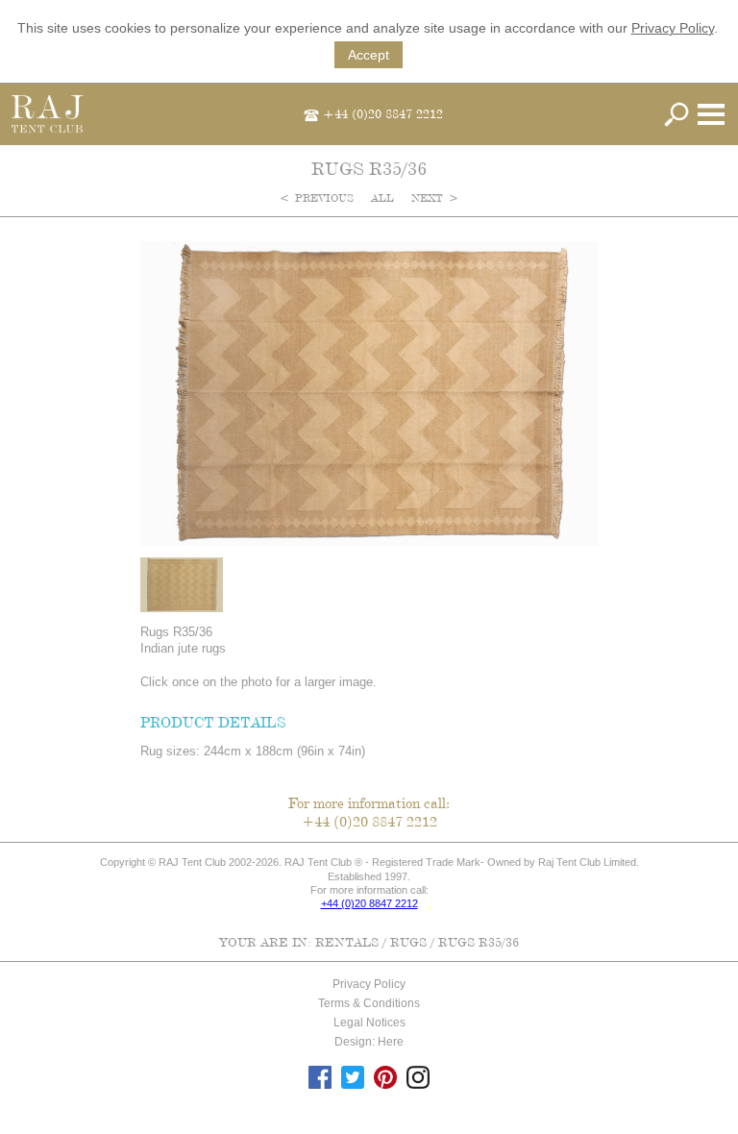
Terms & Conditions (369, 1003)
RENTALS (347, 941)
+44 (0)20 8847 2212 (383, 113)
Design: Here (369, 1041)
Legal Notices (369, 1022)
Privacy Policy (672, 28)
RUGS (408, 941)
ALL (384, 198)
